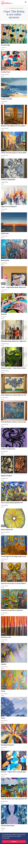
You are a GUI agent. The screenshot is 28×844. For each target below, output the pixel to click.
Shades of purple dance (8, 449)
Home (6, 8)
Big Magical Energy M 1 (7, 745)
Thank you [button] (14, 841)
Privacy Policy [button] (6, 838)
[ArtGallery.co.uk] (11, 2)
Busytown (4, 314)
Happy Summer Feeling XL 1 (9, 206)
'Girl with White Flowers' (7, 826)
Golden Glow (5, 233)
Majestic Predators (6, 476)
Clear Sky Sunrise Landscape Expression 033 (14, 799)
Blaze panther (5, 260)
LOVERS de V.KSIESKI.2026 (8, 179)
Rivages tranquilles (6, 99)
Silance (3, 718)
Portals (3, 691)
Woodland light (5, 45)
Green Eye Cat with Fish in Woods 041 (12, 610)
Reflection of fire (6, 637)
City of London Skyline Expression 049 (12, 503)
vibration (3, 664)
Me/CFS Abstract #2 (7, 529)
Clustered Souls (5, 72)
